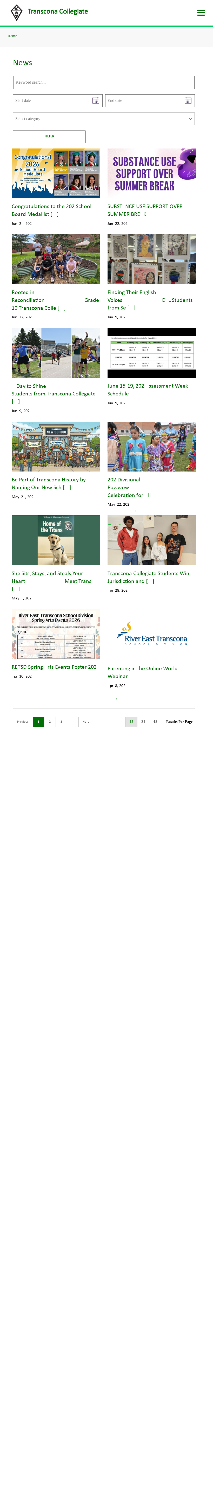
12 (131, 722)
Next (86, 721)
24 (143, 722)
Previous (23, 721)
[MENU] (201, 13)
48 (155, 722)
